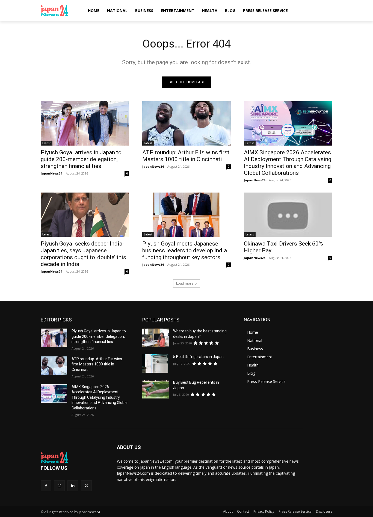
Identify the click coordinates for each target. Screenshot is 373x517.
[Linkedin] (72, 485)
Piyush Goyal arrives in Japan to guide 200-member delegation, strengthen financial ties (81, 159)
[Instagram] (59, 485)
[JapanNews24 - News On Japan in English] (60, 10)
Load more (184, 283)
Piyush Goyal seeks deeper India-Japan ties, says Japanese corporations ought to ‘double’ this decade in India (83, 253)
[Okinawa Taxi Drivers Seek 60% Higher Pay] (288, 215)
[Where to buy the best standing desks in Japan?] (155, 338)
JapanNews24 (51, 173)
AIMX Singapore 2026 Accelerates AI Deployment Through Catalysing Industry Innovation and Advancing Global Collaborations (287, 162)
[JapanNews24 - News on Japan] (72, 457)
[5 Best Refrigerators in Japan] (155, 363)
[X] (86, 485)
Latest (46, 143)
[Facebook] (46, 485)
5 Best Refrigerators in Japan (198, 356)
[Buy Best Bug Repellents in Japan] (155, 389)
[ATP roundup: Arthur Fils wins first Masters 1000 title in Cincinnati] (186, 123)
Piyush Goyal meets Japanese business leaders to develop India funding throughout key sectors (184, 250)
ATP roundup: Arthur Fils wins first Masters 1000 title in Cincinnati (185, 156)
